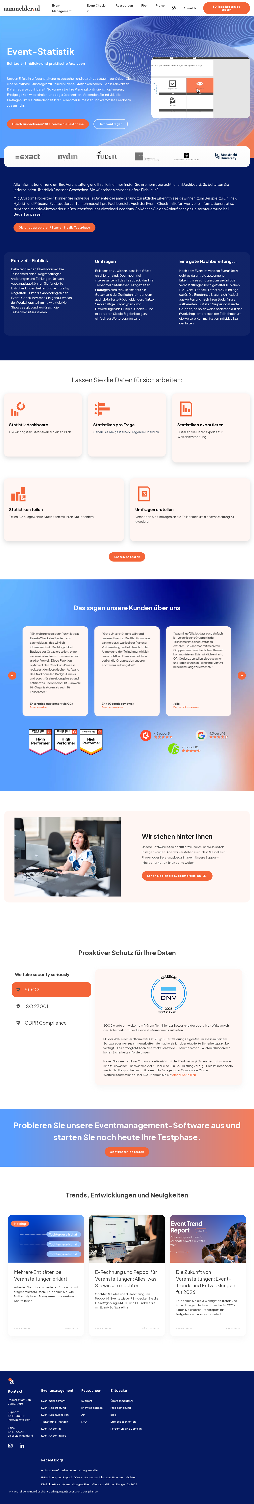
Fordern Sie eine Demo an (126, 1428)
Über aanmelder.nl (122, 1400)
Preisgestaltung (121, 1407)
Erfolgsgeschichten (123, 1421)
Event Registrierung (53, 1407)
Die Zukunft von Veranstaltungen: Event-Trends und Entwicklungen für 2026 (89, 1484)
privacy (13, 1491)
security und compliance (82, 1491)
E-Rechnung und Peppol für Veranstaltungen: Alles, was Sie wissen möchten (126, 1278)
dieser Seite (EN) (184, 1075)
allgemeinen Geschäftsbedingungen (43, 1491)
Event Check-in (51, 1428)
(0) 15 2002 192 (17, 1431)
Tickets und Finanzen (54, 1421)
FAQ (84, 1421)
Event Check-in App (53, 1435)
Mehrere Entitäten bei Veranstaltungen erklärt (69, 1470)
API (83, 1414)
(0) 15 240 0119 (17, 1415)
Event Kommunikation (55, 1414)
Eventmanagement (53, 1400)
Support (86, 1400)
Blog (113, 1414)
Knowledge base (92, 1407)
